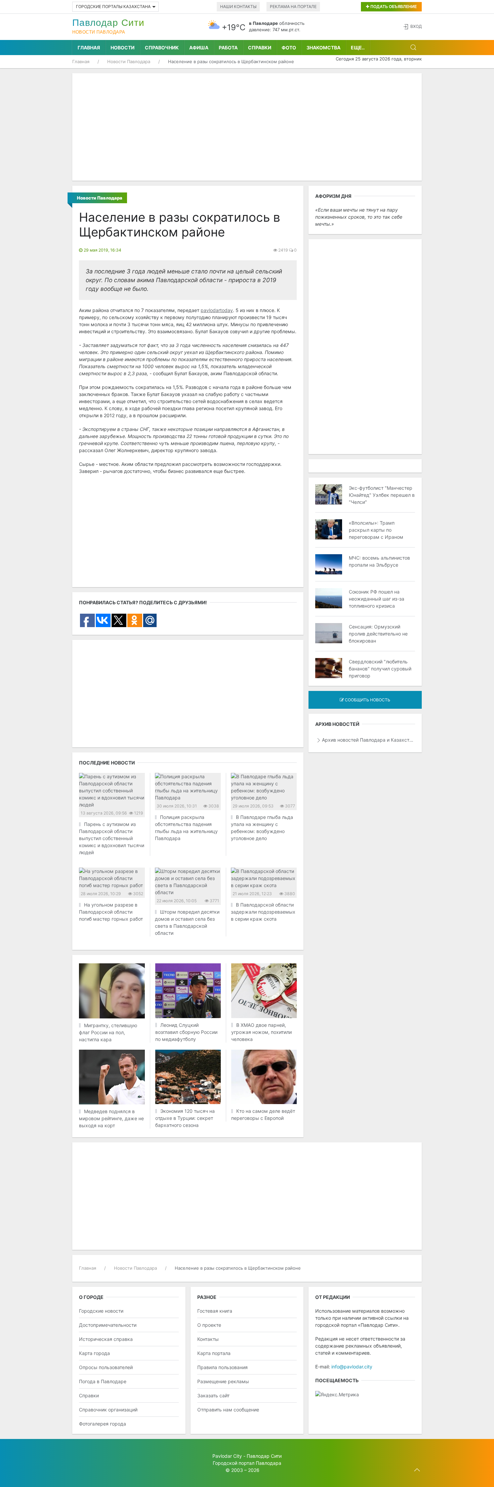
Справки (259, 47)
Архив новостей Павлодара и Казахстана (368, 740)
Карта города (94, 1353)
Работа (228, 47)
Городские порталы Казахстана (113, 6)
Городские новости (101, 1311)
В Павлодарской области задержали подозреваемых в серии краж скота (263, 912)
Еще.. (358, 47)
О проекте (209, 1325)
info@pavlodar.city (351, 1366)
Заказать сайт (213, 1395)
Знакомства (323, 47)
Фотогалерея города (102, 1424)
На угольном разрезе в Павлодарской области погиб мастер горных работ (111, 912)
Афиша (198, 47)
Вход (416, 26)
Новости (122, 47)
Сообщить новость (367, 699)
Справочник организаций (108, 1409)
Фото (289, 47)
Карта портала (214, 1353)
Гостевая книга (214, 1311)
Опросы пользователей (106, 1367)
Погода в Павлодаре (102, 1381)
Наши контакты (238, 6)
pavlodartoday (217, 310)
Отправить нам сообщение (228, 1409)
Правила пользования (222, 1367)
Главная (89, 47)
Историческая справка (106, 1339)
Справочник (162, 47)
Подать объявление (393, 6)
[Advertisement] (247, 127)
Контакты (208, 1339)
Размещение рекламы (223, 1381)
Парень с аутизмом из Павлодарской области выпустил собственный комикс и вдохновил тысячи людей (111, 838)
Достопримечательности (107, 1325)
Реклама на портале (293, 6)
